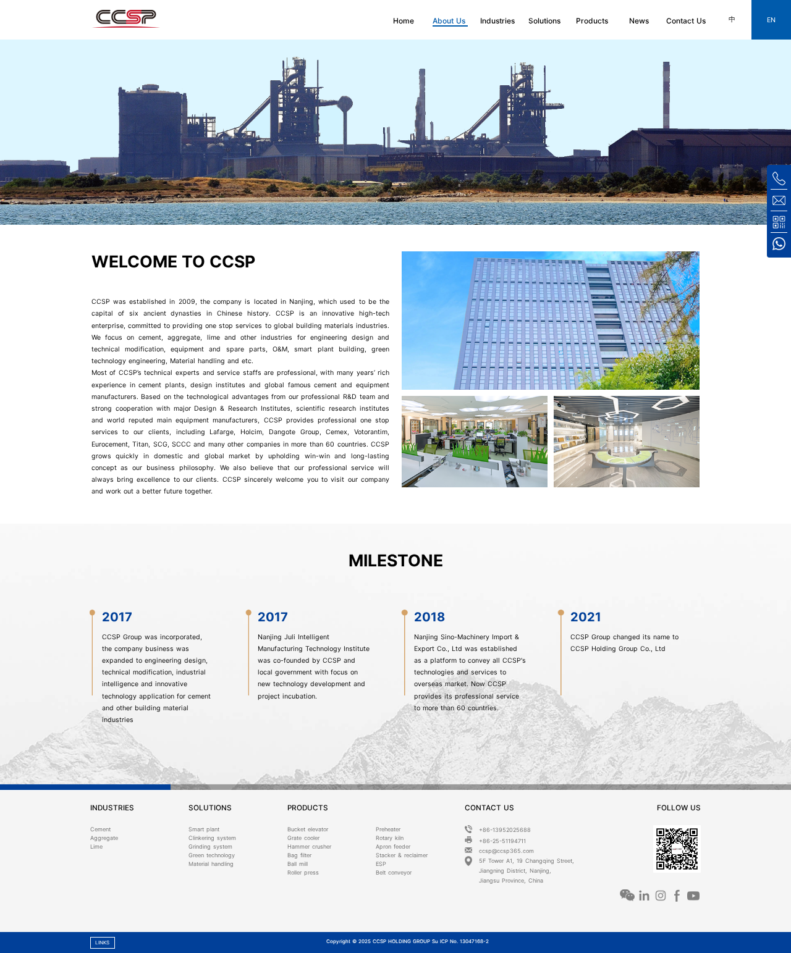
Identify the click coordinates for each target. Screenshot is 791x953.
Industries (497, 20)
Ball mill (297, 863)
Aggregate (104, 837)
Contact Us (686, 20)
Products (592, 20)
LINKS (102, 942)
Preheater (388, 829)
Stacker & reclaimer (402, 855)
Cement (100, 829)
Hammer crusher (309, 846)
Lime (96, 846)
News (639, 20)
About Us (450, 20)
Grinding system (210, 846)
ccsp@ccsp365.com (506, 850)
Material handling (211, 863)
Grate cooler (303, 837)
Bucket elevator (307, 829)
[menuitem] (406, 19)
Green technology (211, 855)
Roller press (303, 872)
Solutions (544, 20)
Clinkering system (212, 837)
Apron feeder (393, 846)
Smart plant (203, 829)
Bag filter (299, 855)
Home (403, 20)
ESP (381, 863)
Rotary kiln (390, 837)
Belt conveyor (394, 872)
